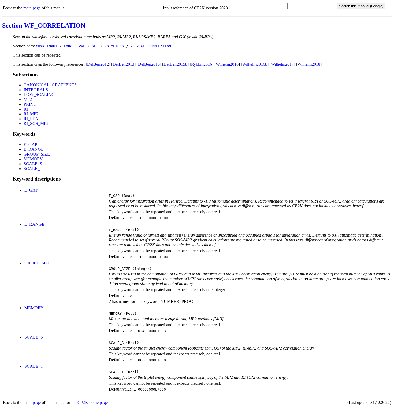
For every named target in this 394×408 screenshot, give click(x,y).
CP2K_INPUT (46, 46)
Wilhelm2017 (282, 64)
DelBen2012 (98, 64)
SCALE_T (33, 168)
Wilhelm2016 (227, 64)
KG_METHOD (114, 46)
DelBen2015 (149, 64)
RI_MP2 (31, 114)
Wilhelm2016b (254, 64)
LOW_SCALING (39, 94)
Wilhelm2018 (309, 64)
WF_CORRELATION (156, 46)
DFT (95, 46)
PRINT (30, 104)
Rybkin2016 (201, 64)
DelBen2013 (123, 64)
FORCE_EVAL (74, 46)
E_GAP (30, 144)
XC (132, 46)
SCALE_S (33, 163)
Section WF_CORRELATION (43, 25)
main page (32, 8)
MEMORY (33, 159)
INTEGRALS (36, 89)
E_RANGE (34, 149)
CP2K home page (92, 402)
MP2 (28, 99)
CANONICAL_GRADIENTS (50, 85)
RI (26, 109)
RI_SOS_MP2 (36, 123)
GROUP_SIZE (37, 154)
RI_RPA (31, 118)
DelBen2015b (175, 64)
